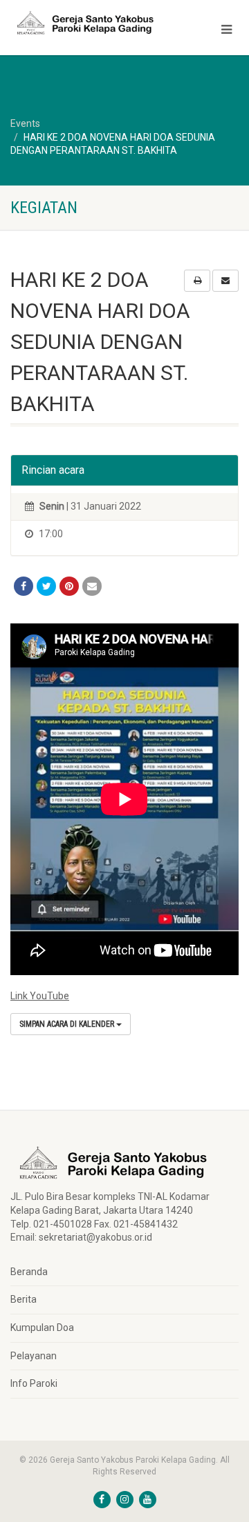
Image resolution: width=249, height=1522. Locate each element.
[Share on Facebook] (23, 586)
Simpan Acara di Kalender (67, 1024)
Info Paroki (33, 1383)
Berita (23, 1299)
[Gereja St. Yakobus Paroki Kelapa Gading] (83, 22)
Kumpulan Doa (42, 1327)
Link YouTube (39, 995)
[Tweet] (46, 586)
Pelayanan (33, 1355)
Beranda (29, 1271)
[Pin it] (69, 586)
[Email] (92, 586)
